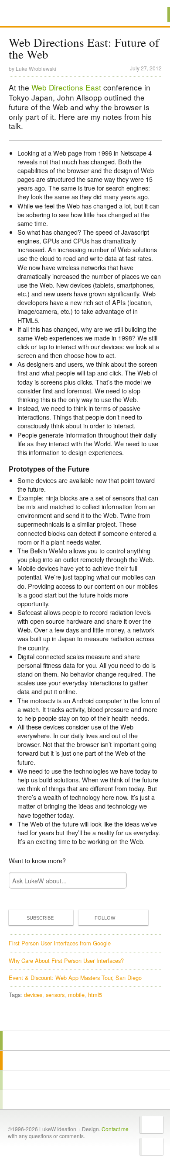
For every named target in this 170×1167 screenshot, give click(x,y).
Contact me (115, 1128)
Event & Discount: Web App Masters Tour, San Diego (75, 977)
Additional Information (38, 14)
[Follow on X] (151, 1124)
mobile (76, 994)
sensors (55, 994)
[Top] (85, 1018)
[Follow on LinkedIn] (151, 1146)
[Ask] (85, 1099)
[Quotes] (85, 1060)
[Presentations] (85, 1080)
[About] (85, 1040)
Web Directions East (66, 87)
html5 (95, 994)
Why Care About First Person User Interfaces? (66, 960)
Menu (152, 14)
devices (33, 994)
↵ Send (114, 880)
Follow (105, 917)
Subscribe (40, 917)
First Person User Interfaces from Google (60, 943)
